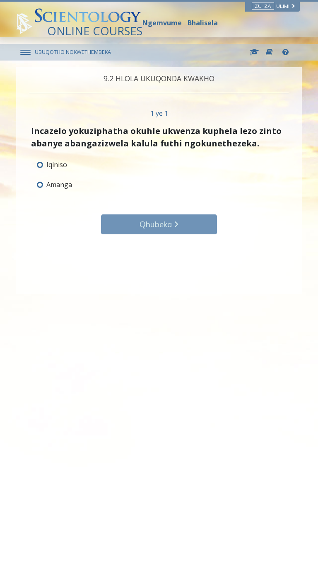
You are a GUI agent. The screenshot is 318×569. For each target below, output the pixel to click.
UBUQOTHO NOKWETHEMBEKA (73, 52)
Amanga (59, 184)
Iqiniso (56, 164)
